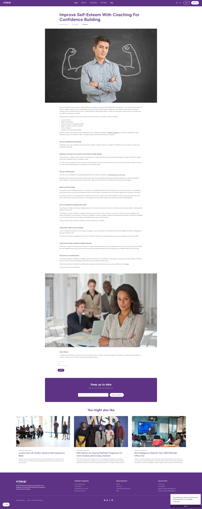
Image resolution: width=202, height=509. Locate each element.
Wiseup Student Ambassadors (167, 488)
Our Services (93, 2)
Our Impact (104, 2)
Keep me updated (117, 395)
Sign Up (195, 2)
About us (83, 2)
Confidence (85, 24)
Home (75, 2)
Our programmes (80, 484)
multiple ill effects (113, 132)
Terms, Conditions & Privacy (35, 500)
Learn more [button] (176, 501)
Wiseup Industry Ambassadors (167, 490)
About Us (119, 486)
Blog (112, 2)
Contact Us (161, 484)
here (127, 264)
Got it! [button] (185, 506)
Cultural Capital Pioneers (123, 488)
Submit (61, 370)
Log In (186, 2)
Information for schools (81, 488)
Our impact (78, 486)
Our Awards (161, 486)
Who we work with (80, 490)
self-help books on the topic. (116, 175)
